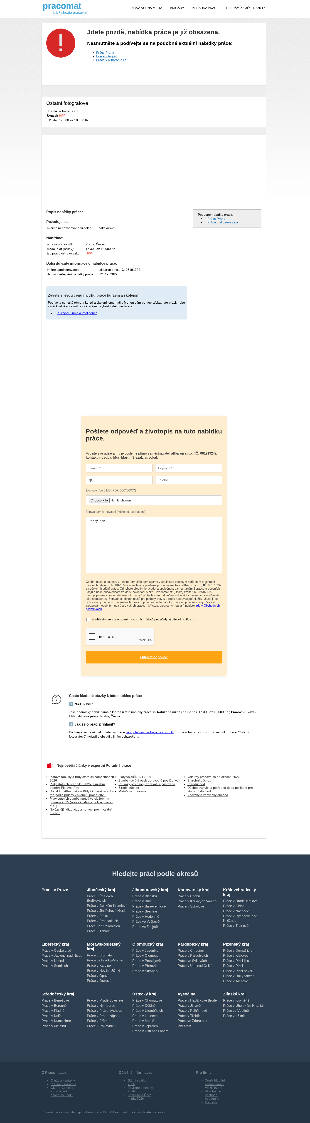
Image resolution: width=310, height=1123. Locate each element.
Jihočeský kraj (101, 890)
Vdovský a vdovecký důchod (207, 795)
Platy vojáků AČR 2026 (134, 777)
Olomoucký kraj (147, 944)
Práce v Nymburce (101, 1005)
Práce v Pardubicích (193, 955)
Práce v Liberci (53, 961)
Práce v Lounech (144, 1016)
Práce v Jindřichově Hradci (107, 910)
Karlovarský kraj (193, 890)
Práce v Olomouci (145, 955)
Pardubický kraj (193, 944)
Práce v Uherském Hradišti (243, 1005)
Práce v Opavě (98, 976)
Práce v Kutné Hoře (56, 1021)
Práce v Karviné (99, 965)
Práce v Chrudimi (191, 950)
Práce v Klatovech (236, 955)
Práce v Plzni (233, 966)
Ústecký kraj (144, 994)
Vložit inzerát (214, 1087)
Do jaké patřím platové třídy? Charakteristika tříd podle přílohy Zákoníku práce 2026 (82, 793)
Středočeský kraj (58, 994)
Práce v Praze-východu (104, 1010)
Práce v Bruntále (99, 955)
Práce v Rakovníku (101, 1026)
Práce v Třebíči (189, 1016)
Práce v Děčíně (143, 1005)
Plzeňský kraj (236, 944)
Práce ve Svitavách (192, 961)
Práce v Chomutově (147, 1000)
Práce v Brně (142, 901)
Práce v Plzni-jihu (236, 961)
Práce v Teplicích (145, 1026)
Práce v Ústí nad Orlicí (195, 966)
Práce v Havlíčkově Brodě (197, 1000)
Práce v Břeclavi (144, 911)
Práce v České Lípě (56, 950)
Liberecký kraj (55, 944)
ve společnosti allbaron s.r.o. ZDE (150, 732)
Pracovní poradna (63, 1084)
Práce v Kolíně (52, 1016)
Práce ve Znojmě (145, 927)
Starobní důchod (199, 780)
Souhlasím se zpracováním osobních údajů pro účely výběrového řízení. (143, 619)
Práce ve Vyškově (146, 921)
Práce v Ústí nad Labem (150, 1031)
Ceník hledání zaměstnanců (215, 1082)
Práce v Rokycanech (238, 976)
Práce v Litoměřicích (147, 1010)
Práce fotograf (106, 56)
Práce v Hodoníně (145, 916)
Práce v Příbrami (99, 1021)
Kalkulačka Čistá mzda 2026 (139, 1096)
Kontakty (211, 1102)
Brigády (177, 8)
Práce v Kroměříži (236, 1000)
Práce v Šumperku (146, 971)
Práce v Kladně (53, 1010)
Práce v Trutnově (235, 925)
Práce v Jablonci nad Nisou (62, 955)
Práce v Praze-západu (103, 1016)
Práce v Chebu (189, 896)
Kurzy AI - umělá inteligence (77, 313)
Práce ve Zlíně (234, 1016)
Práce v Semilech (55, 966)
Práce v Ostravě (99, 981)
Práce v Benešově (55, 1000)
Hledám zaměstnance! (245, 8)
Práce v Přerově (144, 966)
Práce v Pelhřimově (192, 1010)
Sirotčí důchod (128, 787)
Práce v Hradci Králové (240, 901)
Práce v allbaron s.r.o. (112, 60)
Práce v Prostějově (146, 961)
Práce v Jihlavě (189, 1005)
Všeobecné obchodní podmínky (213, 1094)
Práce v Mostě (143, 1021)
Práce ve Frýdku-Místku (105, 960)
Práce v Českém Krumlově (107, 906)
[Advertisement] (153, 174)
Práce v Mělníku (54, 1026)
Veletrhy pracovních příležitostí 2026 (213, 777)
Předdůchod (196, 784)
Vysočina (186, 994)
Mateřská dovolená (132, 791)
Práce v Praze (55, 890)
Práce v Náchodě (236, 911)
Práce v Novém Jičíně (103, 970)
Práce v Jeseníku (145, 950)
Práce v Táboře (98, 931)
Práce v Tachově (235, 981)
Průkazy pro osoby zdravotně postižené (146, 784)
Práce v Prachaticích (102, 921)
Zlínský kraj (234, 994)
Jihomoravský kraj (150, 890)
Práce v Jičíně (233, 906)
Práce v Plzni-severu (238, 971)
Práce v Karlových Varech (197, 901)
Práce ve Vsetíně (236, 1010)
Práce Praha (105, 52)
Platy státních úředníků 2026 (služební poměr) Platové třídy (77, 785)
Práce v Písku (97, 916)
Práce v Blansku (144, 896)
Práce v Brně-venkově (149, 906)
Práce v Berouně (54, 1005)
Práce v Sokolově (191, 906)
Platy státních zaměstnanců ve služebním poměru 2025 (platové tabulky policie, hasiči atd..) (81, 802)
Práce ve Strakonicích (103, 926)
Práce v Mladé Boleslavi (105, 1000)
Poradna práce (205, 8)
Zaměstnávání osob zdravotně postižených (149, 780)
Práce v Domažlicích (238, 950)
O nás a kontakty (63, 1080)
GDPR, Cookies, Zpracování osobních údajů (62, 1091)
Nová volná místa (146, 8)
